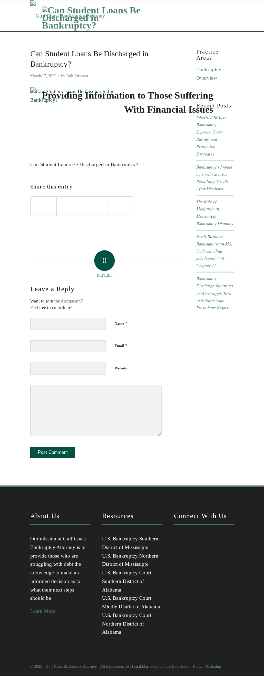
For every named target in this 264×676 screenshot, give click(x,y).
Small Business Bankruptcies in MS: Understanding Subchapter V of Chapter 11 (214, 250)
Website (120, 368)
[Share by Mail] (120, 206)
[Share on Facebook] (43, 206)
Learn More (42, 611)
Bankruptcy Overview (208, 74)
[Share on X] (69, 206)
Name (121, 323)
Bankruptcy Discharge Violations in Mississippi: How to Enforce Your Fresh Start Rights (214, 292)
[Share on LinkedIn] (95, 206)
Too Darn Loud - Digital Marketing (193, 666)
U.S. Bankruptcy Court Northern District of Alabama (126, 623)
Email (121, 345)
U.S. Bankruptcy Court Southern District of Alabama (126, 581)
